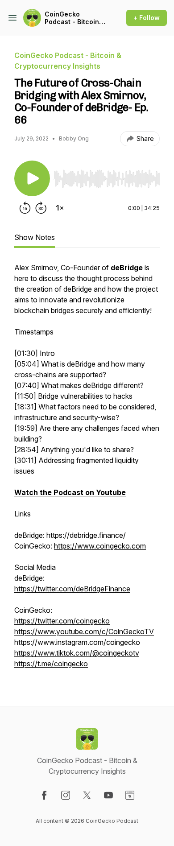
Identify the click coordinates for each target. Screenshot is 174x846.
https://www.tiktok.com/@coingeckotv (76, 652)
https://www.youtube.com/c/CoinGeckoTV (84, 631)
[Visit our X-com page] (87, 795)
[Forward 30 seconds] (41, 208)
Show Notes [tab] (34, 237)
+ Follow (146, 17)
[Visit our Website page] (129, 795)
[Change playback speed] (60, 208)
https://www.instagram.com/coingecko (77, 642)
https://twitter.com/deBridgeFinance (72, 588)
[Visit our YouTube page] (108, 795)
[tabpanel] (87, 470)
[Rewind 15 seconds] (25, 208)
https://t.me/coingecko (51, 663)
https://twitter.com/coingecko (62, 620)
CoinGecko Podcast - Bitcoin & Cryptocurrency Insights (75, 18)
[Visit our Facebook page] (44, 795)
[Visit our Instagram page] (65, 795)
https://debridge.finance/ (86, 535)
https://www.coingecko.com (100, 545)
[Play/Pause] (32, 178)
